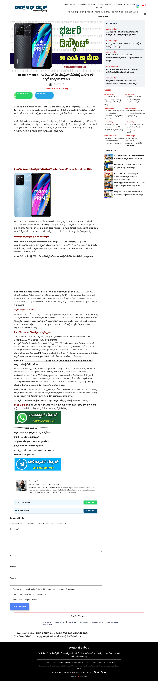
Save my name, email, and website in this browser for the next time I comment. (44, 589)
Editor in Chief (59, 84)
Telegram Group (40, 93)
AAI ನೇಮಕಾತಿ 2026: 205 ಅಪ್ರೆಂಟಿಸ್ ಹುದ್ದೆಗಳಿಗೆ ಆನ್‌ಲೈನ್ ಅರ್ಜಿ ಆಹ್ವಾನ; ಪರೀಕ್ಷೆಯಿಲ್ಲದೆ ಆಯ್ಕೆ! (122, 33)
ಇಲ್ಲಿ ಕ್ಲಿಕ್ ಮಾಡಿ (43, 441)
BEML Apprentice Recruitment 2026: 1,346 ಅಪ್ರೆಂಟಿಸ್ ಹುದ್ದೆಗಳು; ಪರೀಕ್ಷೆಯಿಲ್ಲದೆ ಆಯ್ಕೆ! (122, 70)
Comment (14, 529)
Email (13, 567)
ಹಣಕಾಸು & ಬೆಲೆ (47, 624)
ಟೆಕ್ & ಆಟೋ (84, 622)
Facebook (42, 450)
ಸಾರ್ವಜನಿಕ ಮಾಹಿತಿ (112, 66)
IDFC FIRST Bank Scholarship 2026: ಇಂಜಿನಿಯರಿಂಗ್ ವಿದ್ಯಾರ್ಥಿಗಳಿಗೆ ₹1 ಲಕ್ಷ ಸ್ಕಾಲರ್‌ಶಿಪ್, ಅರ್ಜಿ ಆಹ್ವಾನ (124, 58)
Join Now (91, 502)
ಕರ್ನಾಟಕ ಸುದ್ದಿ (62, 88)
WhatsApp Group (22, 93)
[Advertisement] (56, 149)
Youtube (50, 450)
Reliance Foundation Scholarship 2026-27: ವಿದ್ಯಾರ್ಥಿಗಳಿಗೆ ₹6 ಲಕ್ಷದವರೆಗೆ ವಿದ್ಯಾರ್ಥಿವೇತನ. (133, 142)
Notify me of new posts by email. (26, 599)
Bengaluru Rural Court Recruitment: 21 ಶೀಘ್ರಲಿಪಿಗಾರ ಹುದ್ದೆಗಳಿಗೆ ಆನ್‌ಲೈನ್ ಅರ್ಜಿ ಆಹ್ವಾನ (121, 82)
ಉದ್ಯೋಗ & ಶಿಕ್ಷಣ (111, 29)
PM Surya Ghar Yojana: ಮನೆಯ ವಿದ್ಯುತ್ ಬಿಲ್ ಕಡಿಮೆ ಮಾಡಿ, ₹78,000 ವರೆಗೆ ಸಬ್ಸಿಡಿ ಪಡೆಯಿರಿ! (114, 140)
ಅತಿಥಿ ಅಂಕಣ (47, 622)
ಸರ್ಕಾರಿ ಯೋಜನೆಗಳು (110, 136)
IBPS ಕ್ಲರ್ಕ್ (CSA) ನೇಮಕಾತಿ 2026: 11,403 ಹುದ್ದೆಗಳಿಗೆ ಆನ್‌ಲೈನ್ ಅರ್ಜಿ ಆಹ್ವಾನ (124, 44)
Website (13, 578)
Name (13, 555)
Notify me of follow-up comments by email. (30, 594)
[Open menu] (145, 14)
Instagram (32, 450)
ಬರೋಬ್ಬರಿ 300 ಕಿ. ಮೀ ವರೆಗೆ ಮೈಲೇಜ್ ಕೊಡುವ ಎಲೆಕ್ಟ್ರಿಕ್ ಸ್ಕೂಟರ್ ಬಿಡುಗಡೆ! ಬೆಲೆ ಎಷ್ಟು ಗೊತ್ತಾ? (59, 256)
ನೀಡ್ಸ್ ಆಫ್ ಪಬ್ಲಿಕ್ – (69, 672)
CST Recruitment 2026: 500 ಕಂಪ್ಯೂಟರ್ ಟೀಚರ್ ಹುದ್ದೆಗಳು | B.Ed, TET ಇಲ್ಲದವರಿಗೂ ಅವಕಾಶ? (134, 128)
